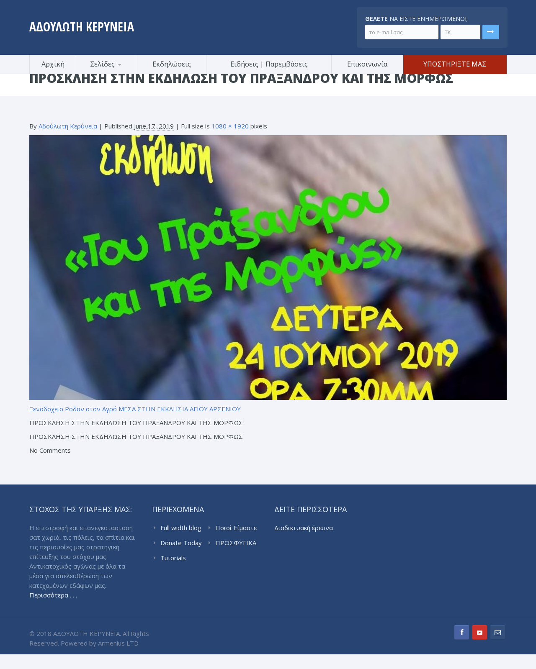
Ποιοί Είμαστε (236, 527)
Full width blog (180, 527)
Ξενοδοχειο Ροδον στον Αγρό (73, 409)
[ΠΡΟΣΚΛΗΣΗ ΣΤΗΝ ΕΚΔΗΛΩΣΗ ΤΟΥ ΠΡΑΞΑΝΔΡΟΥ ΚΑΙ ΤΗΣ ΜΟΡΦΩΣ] (268, 267)
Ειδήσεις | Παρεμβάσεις (269, 64)
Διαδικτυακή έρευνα (303, 527)
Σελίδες (102, 64)
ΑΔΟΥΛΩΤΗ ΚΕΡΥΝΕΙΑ (81, 26)
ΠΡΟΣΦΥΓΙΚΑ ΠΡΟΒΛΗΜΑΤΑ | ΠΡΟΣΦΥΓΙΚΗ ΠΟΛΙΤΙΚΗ (237, 543)
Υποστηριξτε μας (454, 64)
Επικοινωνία (367, 64)
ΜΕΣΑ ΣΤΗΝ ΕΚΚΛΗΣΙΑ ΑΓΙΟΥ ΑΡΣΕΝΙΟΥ (180, 409)
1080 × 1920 (230, 126)
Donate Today (181, 542)
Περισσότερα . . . (53, 595)
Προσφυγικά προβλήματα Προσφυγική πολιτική (117, 72)
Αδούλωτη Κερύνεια (68, 126)
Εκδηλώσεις (171, 64)
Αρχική (52, 64)
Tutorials (173, 558)
